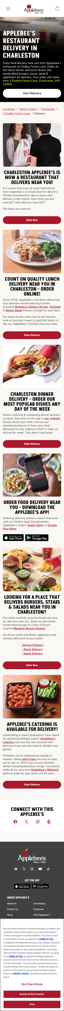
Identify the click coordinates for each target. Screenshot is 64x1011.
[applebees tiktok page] (48, 869)
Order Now (32, 220)
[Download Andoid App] (37, 537)
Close (32, 1004)
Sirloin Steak (14, 310)
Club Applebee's (41, 914)
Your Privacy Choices (32, 984)
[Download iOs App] (13, 537)
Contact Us (12, 909)
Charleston (48, 109)
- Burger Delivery (32, 645)
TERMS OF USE (46, 939)
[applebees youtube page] (40, 869)
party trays (29, 759)
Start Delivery (32, 93)
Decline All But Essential (32, 994)
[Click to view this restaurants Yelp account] (49, 821)
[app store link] (22, 886)
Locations (9, 109)
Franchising (39, 903)
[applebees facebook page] (16, 869)
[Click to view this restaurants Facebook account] (15, 821)
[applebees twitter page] (24, 869)
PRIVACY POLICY (21, 973)
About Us (12, 903)
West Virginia (28, 109)
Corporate (38, 909)
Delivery (39, 113)
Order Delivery (32, 335)
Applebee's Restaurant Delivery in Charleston (21, 45)
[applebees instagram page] (32, 869)
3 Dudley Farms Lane (16, 113)
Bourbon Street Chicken (29, 628)
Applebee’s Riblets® (45, 770)
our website (52, 418)
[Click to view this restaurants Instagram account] (37, 821)
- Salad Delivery (32, 654)
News (10, 914)
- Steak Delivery (32, 649)
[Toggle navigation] (8, 8)
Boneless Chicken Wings (31, 307)
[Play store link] (40, 886)
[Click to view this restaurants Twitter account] (26, 821)
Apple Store (35, 525)
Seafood (54, 307)
